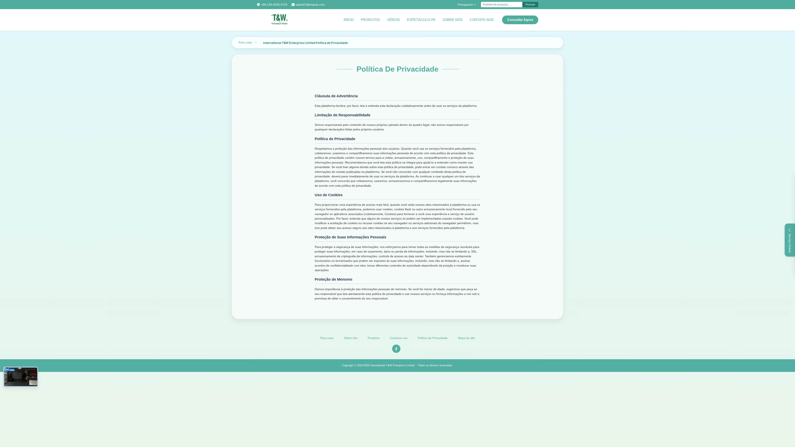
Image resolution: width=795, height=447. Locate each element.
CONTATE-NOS (482, 20)
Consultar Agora (520, 20)
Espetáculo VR (421, 20)
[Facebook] (396, 349)
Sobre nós (350, 338)
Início (349, 20)
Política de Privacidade (433, 338)
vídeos (393, 20)
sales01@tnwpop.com (310, 4)
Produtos (370, 20)
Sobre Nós (453, 20)
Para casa (245, 42)
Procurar (530, 4)
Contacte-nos (398, 338)
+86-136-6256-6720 (274, 4)
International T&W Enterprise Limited (392, 365)
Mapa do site (466, 338)
